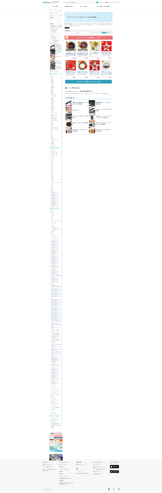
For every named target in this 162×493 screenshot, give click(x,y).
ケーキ (52, 223)
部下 (51, 183)
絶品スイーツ (53, 231)
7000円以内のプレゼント (55, 280)
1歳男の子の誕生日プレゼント (55, 316)
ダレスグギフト (53, 405)
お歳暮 (52, 121)
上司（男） (53, 180)
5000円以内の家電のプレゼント (56, 359)
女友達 (52, 167)
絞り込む (104, 32)
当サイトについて (62, 464)
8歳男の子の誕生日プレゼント (55, 310)
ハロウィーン (53, 140)
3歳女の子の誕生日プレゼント (55, 300)
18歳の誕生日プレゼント (55, 257)
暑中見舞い (53, 142)
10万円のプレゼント (54, 341)
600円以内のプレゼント (54, 350)
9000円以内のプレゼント (55, 277)
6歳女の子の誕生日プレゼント (55, 290)
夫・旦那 (52, 157)
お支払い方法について (46, 464)
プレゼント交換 (53, 269)
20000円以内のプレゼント (55, 369)
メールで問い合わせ (73, 88)
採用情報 (61, 480)
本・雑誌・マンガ (54, 408)
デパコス (52, 331)
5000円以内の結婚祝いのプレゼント (56, 306)
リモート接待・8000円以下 (55, 334)
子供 (51, 186)
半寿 (51, 133)
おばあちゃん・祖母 (54, 152)
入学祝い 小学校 (53, 118)
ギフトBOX (54, 37)
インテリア (53, 225)
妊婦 (51, 173)
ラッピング (54, 31)
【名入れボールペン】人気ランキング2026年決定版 (59, 62)
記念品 (52, 219)
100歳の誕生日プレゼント (55, 266)
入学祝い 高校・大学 (54, 127)
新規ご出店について (54, 420)
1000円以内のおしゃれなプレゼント (56, 347)
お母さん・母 (53, 151)
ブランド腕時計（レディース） (56, 229)
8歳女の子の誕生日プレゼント (55, 293)
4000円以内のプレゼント (55, 383)
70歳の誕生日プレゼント (55, 259)
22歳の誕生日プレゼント (55, 250)
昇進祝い (52, 93)
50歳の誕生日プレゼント (55, 244)
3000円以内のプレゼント (55, 356)
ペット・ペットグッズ (54, 404)
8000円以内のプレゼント (55, 279)
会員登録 (106, 2)
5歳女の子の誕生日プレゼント (55, 296)
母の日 (52, 78)
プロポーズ (53, 111)
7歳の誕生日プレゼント (54, 195)
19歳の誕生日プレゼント (55, 256)
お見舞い (52, 117)
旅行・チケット (53, 410)
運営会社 (61, 466)
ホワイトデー (53, 145)
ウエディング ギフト (54, 112)
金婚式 (52, 105)
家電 (51, 232)
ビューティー (53, 395)
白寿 (51, 134)
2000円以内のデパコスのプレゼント (56, 379)
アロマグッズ (53, 386)
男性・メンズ (53, 161)
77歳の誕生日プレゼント (55, 260)
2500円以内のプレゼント (55, 285)
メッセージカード (55, 33)
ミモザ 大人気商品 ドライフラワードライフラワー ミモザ (94, 54)
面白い (52, 283)
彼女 (51, 160)
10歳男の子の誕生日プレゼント (56, 303)
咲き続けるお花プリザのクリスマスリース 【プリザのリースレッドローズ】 (83, 73)
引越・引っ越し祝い (54, 115)
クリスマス (53, 84)
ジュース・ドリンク (54, 235)
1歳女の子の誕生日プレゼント (55, 299)
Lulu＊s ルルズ (105, 75)
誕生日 (52, 77)
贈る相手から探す (69, 6)
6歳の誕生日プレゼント (54, 198)
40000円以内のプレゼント (55, 372)
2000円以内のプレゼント (55, 376)
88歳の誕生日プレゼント (55, 263)
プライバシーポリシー (54, 422)
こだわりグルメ (53, 237)
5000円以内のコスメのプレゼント (56, 355)
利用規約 (52, 427)
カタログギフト (53, 342)
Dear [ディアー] (96, 471)
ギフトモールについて (54, 417)
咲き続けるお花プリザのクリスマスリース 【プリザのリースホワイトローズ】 (71, 73)
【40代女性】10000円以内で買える (56, 276)
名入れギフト (53, 210)
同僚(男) (52, 176)
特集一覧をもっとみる (54, 71)
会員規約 (61, 473)
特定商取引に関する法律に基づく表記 (56, 425)
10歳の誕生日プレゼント (55, 192)
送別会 (52, 83)
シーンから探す (54, 6)
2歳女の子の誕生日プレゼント (55, 313)
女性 (51, 158)
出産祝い (52, 109)
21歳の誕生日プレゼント (55, 251)
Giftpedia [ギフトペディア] (98, 466)
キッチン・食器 (53, 222)
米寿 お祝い (53, 102)
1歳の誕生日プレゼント (54, 204)
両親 (51, 163)
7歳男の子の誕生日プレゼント (55, 307)
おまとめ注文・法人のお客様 (103, 6)
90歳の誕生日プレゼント (55, 265)
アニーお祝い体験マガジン (98, 469)
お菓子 (52, 328)
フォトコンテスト (79, 470)
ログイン (101, 2)
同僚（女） (53, 170)
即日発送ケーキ (53, 226)
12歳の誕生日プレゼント (55, 272)
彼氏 (51, 164)
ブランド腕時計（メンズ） (55, 228)
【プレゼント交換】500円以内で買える (56, 352)
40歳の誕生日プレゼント (55, 241)
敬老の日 (52, 99)
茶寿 (51, 136)
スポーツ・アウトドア (54, 238)
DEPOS (68, 56)
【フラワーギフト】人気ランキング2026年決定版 (59, 67)
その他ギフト (53, 234)
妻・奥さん (53, 155)
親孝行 (52, 89)
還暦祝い (52, 86)
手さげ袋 (53, 38)
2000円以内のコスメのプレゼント (56, 366)
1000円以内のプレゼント (55, 338)
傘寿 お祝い (53, 108)
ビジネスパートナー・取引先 (55, 182)
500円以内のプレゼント (54, 380)
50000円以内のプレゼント (55, 375)
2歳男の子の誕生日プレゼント (55, 323)
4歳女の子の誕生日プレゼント (55, 302)
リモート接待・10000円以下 (55, 407)
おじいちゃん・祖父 (54, 154)
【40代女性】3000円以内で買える (56, 287)
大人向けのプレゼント (54, 402)
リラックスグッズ (54, 392)
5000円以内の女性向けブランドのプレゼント (56, 336)
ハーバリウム (53, 362)
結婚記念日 (53, 87)
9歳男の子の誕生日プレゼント (55, 312)
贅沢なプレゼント (54, 254)
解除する (108, 32)
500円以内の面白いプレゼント (56, 361)
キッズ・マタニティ (54, 389)
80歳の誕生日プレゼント (55, 262)
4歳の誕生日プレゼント (54, 201)
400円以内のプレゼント (54, 358)
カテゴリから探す (83, 6)
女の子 (52, 185)
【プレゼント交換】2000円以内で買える (56, 325)
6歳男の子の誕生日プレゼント (55, 309)
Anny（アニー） (96, 464)
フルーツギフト (53, 398)
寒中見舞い (53, 143)
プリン (52, 411)
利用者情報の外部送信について (56, 423)
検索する (56, 40)
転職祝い (52, 124)
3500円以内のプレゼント (55, 282)
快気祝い (52, 137)
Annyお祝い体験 (96, 473)
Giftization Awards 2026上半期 (82, 473)
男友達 (52, 179)
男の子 (52, 188)
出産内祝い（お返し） (54, 139)
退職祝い (52, 81)
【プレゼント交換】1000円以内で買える (56, 345)
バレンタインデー (54, 96)
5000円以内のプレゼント (55, 364)
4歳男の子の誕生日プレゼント (55, 319)
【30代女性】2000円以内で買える (56, 321)
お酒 (51, 213)
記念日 (52, 80)
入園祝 (52, 114)
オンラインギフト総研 (63, 469)
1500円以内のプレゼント (55, 327)
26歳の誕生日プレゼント (55, 247)
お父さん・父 (53, 149)
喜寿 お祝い (53, 106)
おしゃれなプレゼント (54, 399)
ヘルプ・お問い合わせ (54, 419)
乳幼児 (52, 191)
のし (53, 34)
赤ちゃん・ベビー (54, 189)
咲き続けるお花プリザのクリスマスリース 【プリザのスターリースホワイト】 (106, 54)
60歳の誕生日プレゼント (55, 253)
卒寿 (51, 130)
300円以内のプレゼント (54, 382)
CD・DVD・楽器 (53, 413)
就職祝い (52, 90)
